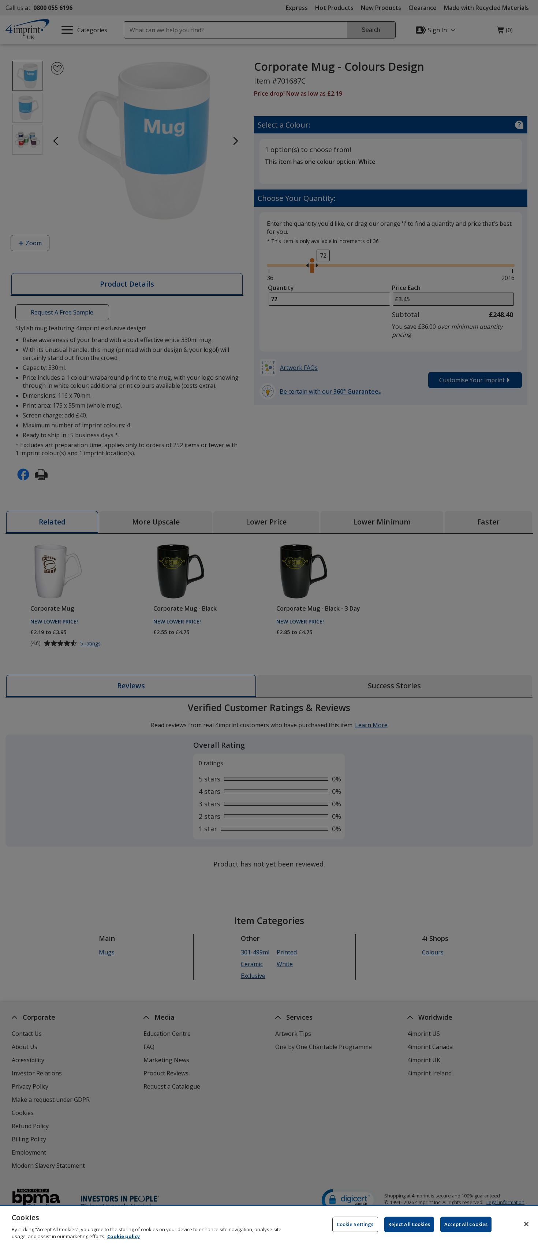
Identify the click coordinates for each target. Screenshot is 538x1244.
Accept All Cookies (465, 1224)
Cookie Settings (355, 1224)
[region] (269, 1225)
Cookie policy (123, 1236)
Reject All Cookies (409, 1224)
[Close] (526, 1224)
